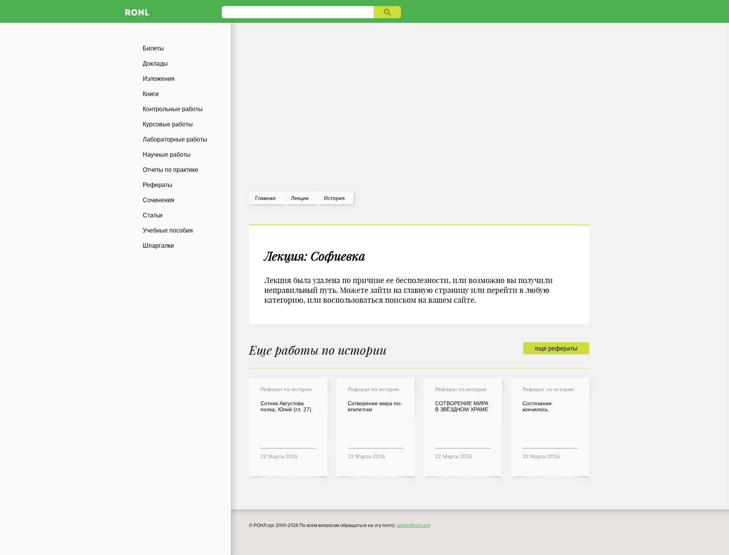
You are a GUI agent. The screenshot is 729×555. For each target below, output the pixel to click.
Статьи (153, 215)
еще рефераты (556, 348)
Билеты (153, 48)
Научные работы (167, 154)
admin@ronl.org (413, 525)
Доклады (155, 63)
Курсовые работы (168, 124)
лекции (300, 198)
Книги (151, 94)
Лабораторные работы (175, 139)
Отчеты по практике (170, 170)
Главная (265, 198)
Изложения (159, 78)
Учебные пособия (168, 230)
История (334, 198)
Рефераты (157, 185)
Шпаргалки (158, 245)
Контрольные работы (173, 109)
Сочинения (158, 200)
